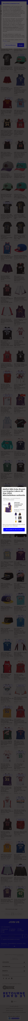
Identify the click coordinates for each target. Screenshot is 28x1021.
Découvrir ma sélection (13, 529)
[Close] (26, 487)
